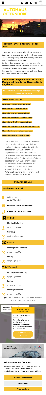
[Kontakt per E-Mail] (26, 2)
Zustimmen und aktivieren (23, 334)
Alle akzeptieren (23, 389)
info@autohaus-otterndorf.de (19, 205)
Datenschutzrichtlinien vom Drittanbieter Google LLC (22, 326)
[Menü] (3, 2)
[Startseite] (22, 2)
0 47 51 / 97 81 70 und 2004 (19, 212)
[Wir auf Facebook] (31, 2)
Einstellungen (23, 383)
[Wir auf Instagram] (35, 2)
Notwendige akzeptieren (23, 377)
